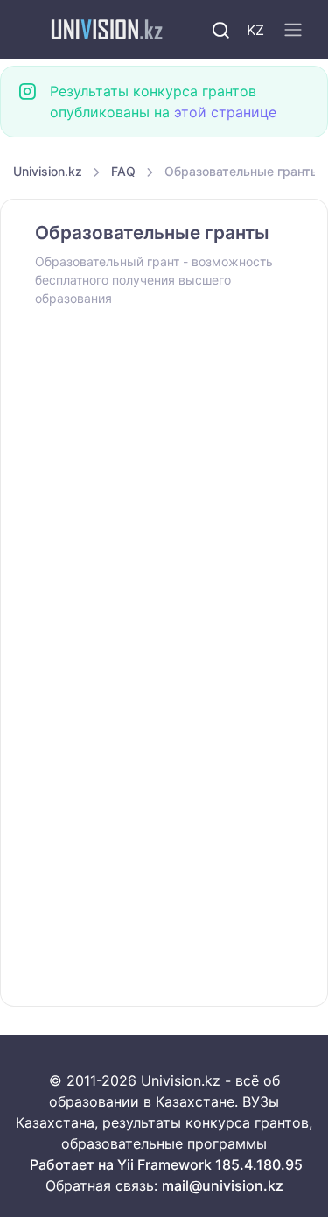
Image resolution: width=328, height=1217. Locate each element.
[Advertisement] (164, 492)
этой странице (225, 112)
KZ (255, 30)
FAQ (123, 171)
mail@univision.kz (222, 1185)
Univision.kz (47, 171)
